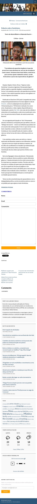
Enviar (18, 248)
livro (13, 414)
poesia (29, 416)
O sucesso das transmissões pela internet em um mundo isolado (26, 272)
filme (10, 411)
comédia (5, 409)
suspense (5, 421)
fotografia (15, 411)
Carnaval (10, 406)
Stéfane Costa (30, 419)
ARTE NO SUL (27, 13)
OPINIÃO (16, 30)
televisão (5, 423)
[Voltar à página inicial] (18, 7)
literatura (7, 413)
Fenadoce (5, 411)
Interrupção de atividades (11, 330)
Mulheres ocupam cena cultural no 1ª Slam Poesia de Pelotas (9, 272)
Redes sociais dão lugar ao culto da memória (17, 377)
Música (28, 413)
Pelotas (24, 416)
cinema (19, 406)
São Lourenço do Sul (13, 421)
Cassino (14, 406)
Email (3, 201)
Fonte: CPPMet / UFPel (18, 449)
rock (14, 419)
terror (9, 423)
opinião (10, 416)
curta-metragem (10, 408)
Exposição (30, 409)
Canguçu (5, 406)
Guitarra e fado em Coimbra (17, 24)
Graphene (17, 502)
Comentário (5, 206)
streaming (23, 419)
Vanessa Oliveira (26, 423)
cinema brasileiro (28, 406)
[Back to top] (33, 500)
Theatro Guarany (15, 423)
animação (5, 404)
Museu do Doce (19, 414)
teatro (26, 421)
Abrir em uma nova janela (17, 458)
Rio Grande (7, 418)
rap (33, 416)
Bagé (20, 404)
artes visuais (14, 404)
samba (17, 419)
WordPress (9, 502)
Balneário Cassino (26, 404)
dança (17, 409)
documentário (23, 409)
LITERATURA (11, 30)
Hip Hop (20, 411)
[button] (12, 463)
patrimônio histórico (16, 416)
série (22, 421)
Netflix (5, 416)
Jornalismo (30, 411)
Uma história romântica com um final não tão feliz (18, 335)
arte (8, 404)
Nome (3, 195)
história (25, 411)
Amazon (3, 104)
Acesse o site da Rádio (18, 471)
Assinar (5, 491)
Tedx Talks (17, 110)
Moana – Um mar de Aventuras (19, 20)
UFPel (20, 423)
